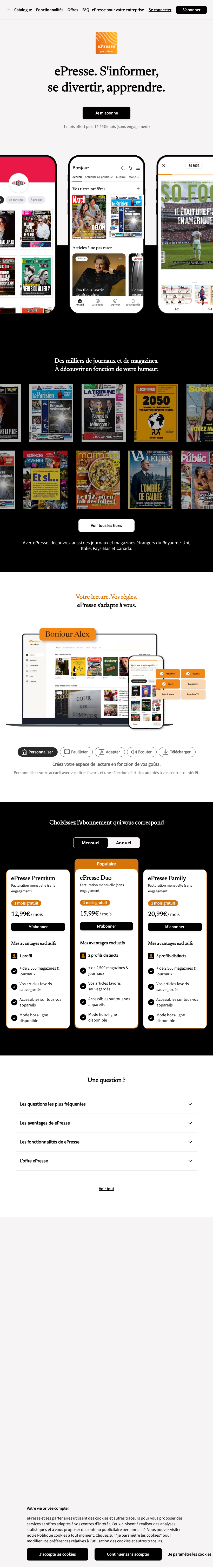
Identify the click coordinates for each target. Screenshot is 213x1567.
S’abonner (191, 10)
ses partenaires (58, 1518)
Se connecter (160, 10)
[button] (190, 1104)
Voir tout (106, 1189)
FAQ (85, 10)
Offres (73, 10)
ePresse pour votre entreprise (118, 10)
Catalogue (23, 10)
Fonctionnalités (49, 10)
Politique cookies (52, 1535)
